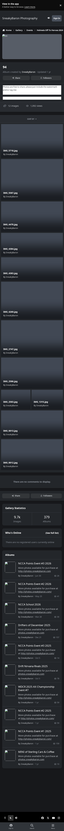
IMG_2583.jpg (10, 401)
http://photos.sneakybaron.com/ (35, 591)
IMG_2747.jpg (10, 349)
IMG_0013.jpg (10, 430)
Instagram (7, 98)
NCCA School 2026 (29, 604)
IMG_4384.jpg (10, 248)
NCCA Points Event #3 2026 (34, 563)
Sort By (30, 119)
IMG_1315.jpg (41, 401)
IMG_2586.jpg (10, 381)
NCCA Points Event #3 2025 (34, 645)
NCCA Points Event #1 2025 (34, 731)
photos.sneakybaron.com (31, 632)
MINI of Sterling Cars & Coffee (36, 752)
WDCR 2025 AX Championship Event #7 (36, 688)
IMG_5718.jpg (10, 150)
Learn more (6, 5)
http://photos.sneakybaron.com (34, 571)
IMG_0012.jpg (10, 462)
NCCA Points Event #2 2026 (34, 584)
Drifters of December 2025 (34, 625)
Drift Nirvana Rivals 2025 (33, 666)
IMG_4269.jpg (10, 311)
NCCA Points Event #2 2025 (34, 710)
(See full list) (52, 532)
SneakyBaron (28, 71)
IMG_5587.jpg (10, 192)
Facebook (7, 93)
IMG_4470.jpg (10, 224)
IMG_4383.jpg (10, 273)
